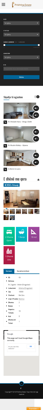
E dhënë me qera (14, 169)
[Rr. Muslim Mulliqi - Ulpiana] (20, 134)
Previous (35, 96)
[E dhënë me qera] (20, 157)
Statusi (6, 31)
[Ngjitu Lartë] (21, 383)
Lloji (4, 19)
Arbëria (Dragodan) (25, 288)
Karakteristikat (23, 271)
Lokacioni (6, 53)
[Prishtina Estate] (21, 4)
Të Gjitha (8, 23)
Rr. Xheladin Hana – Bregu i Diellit (20, 122)
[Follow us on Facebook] (21, 388)
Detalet (9, 271)
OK (31, 346)
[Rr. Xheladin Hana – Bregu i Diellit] (20, 110)
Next (37, 96)
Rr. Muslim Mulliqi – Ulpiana (18, 145)
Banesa (21, 299)
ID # (4, 65)
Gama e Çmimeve (14, 42)
